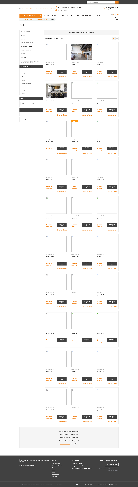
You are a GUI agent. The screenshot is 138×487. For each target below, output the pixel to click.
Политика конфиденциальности (27, 465)
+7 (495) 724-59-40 (112, 8)
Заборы (23, 35)
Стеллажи (24, 93)
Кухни (23, 73)
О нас (53, 467)
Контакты (54, 476)
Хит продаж (26, 119)
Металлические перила (27, 50)
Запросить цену (62, 72)
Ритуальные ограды (26, 46)
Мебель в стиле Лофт (26, 66)
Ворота (23, 39)
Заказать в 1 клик (62, 76)
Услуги (53, 469)
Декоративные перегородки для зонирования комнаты (30, 61)
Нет (24, 113)
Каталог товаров (56, 463)
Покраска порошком (65, 444)
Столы (23, 90)
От (22, 103)
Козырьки (23, 57)
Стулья (23, 86)
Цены (53, 471)
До (33, 103)
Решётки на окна (25, 31)
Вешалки (24, 70)
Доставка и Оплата (57, 465)
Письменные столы (26, 83)
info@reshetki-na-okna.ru (79, 466)
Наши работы (55, 474)
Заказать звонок (113, 10)
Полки (23, 80)
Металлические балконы (27, 42)
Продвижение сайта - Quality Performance (108, 484)
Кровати (24, 76)
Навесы (23, 53)
